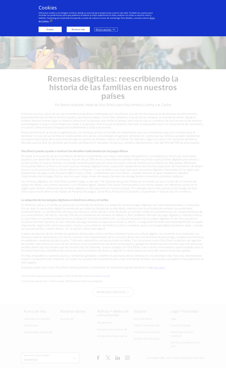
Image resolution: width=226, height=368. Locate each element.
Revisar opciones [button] (103, 29)
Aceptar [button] (50, 29)
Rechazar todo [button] (78, 29)
